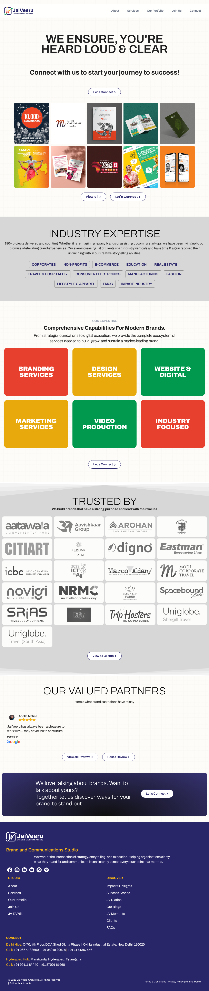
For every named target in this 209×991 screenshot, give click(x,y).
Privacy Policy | (176, 981)
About (115, 10)
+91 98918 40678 (53, 949)
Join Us (177, 10)
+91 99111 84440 (26, 964)
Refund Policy (193, 981)
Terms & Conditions (155, 981)
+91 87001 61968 (52, 964)
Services (133, 10)
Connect (195, 10)
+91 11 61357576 (80, 949)
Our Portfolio (155, 10)
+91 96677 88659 (26, 949)
